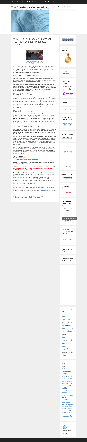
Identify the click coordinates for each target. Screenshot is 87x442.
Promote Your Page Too (68, 166)
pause (66, 395)
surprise (38, 196)
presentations (65, 401)
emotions (68, 381)
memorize (63, 394)
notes (70, 394)
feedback (67, 383)
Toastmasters (67, 416)
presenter (64, 404)
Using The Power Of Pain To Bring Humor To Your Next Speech (27, 197)
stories (69, 412)
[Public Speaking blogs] (68, 64)
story (72, 412)
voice (68, 418)
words (42, 196)
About (28, 1)
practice (64, 397)
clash (23, 196)
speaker (69, 408)
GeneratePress (54, 440)
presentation (66, 399)
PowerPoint (70, 395)
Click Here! (29, 169)
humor (70, 383)
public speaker (70, 404)
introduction (64, 392)
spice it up (35, 196)
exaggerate (26, 196)
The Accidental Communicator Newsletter (41, 1)
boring (20, 196)
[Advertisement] (65, 285)
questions (64, 408)
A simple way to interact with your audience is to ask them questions (35, 119)
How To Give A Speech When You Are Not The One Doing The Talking (28, 198)
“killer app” (19, 104)
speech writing (65, 412)
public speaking (67, 406)
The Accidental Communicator (18, 1)
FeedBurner (68, 221)
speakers (63, 410)
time (72, 413)
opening (63, 395)
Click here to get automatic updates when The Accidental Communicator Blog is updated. (34, 166)
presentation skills (66, 402)
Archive (53, 1)
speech (68, 410)
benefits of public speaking (66, 373)
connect (69, 380)
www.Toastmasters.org (18, 177)
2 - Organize (17, 195)
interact (30, 196)
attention (64, 366)
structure (67, 413)
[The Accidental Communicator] (67, 152)
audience (16, 196)
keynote (69, 392)
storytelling (64, 413)
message (67, 394)
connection (64, 381)
